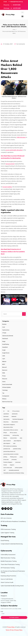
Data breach (5, 416)
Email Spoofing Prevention (8, 576)
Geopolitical (5, 347)
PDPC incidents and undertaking (10, 446)
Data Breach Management (17, 419)
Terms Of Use (10, 630)
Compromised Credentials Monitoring (12, 544)
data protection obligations (9, 424)
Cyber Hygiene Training (7, 532)
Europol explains (7, 187)
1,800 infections (21, 137)
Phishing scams (13, 456)
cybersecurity (14, 413)
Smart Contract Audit (7, 384)
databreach (14, 416)
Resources (4, 378)
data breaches (6, 419)
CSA (8, 411)
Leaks (3, 355)
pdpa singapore (6, 443)
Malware (4, 361)
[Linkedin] (8, 508)
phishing (5, 456)
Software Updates (6, 387)
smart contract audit (7, 467)
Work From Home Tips (7, 401)
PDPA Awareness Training (8, 529)
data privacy (5, 421)
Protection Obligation (7, 462)
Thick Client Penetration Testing (10, 564)
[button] (22, 16)
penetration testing (17, 448)
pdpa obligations (17, 440)
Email (2, 611)
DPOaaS (5, 432)
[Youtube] (11, 508)
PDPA (3, 373)
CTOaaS (4, 332)
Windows (4, 398)
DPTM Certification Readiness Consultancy (13, 521)
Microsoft (4, 367)
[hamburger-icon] (22, 12)
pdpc (14, 443)
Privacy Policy (18, 630)
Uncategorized (5, 396)
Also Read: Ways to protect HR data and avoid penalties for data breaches (12, 157)
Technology (5, 390)
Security (5, 464)
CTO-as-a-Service (15, 411)
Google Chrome (5, 352)
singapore (12, 464)
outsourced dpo (13, 438)
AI (3, 411)
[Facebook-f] (2, 508)
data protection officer (8, 427)
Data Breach (5, 338)
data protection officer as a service (10, 430)
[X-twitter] (5, 508)
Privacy (4, 375)
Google (3, 350)
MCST (3, 364)
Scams (3, 381)
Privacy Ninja (10, 15)
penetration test (6, 448)
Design (3, 341)
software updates (18, 467)
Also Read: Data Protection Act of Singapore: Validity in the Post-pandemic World (13, 251)
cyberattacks (6, 413)
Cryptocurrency (5, 330)
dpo (22, 430)
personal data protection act (9, 451)
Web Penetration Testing (8, 558)
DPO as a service (13, 432)
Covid (3, 327)
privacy (21, 456)
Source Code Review (7, 579)
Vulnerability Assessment (8, 554)
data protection (15, 421)
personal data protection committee (10, 454)
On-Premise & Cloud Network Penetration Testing (13, 571)
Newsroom (4, 370)
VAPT (4, 470)
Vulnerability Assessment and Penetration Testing (13, 473)
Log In (3, 358)
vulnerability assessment (14, 470)
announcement (10, 164)
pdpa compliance (7, 440)
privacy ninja (6, 459)
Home (14, 29)
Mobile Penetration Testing (9, 561)
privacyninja (14, 459)
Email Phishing (5, 344)
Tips (3, 393)
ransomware (17, 462)
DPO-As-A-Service (6, 518)
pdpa (21, 438)
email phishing (6, 435)
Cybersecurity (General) (7, 335)
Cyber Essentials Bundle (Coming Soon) (12, 585)
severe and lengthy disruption (14, 150)
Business (4, 324)
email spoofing (16, 435)
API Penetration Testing (8, 568)
